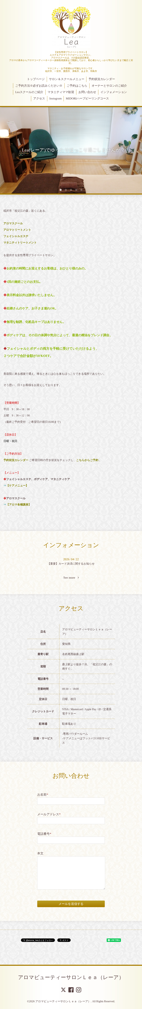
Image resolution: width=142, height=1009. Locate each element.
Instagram (55, 98)
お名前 (42, 794)
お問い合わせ (87, 92)
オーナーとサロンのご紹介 (109, 85)
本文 (40, 853)
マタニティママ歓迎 (61, 92)
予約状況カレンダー (101, 79)
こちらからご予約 (87, 460)
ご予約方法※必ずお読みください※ (38, 85)
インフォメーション (113, 92)
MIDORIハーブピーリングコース (87, 98)
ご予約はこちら (77, 85)
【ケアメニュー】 (17, 485)
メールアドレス (49, 814)
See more (70, 577)
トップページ (36, 79)
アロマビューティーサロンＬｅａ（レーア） (71, 977)
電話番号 (44, 834)
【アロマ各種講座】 (18, 504)
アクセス (39, 98)
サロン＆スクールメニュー (66, 79)
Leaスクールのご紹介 (29, 92)
